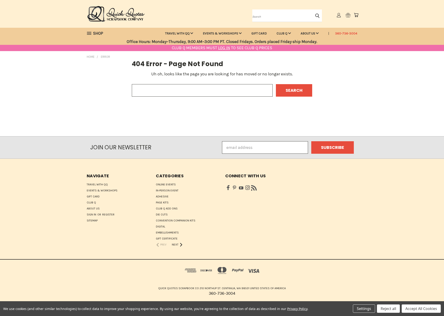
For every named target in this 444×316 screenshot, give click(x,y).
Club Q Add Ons (167, 208)
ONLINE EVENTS (166, 184)
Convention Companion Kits (175, 220)
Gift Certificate (167, 238)
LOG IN (224, 47)
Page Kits (162, 202)
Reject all (388, 308)
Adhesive (162, 196)
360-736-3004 (346, 33)
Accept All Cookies (421, 308)
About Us (308, 33)
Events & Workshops (221, 33)
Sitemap (92, 220)
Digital (160, 226)
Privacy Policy (297, 309)
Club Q (282, 33)
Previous (430, 301)
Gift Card (259, 33)
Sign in (92, 214)
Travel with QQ (177, 33)
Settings (364, 308)
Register (108, 214)
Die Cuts (162, 214)
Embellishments (167, 232)
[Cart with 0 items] (356, 15)
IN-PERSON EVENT (167, 190)
